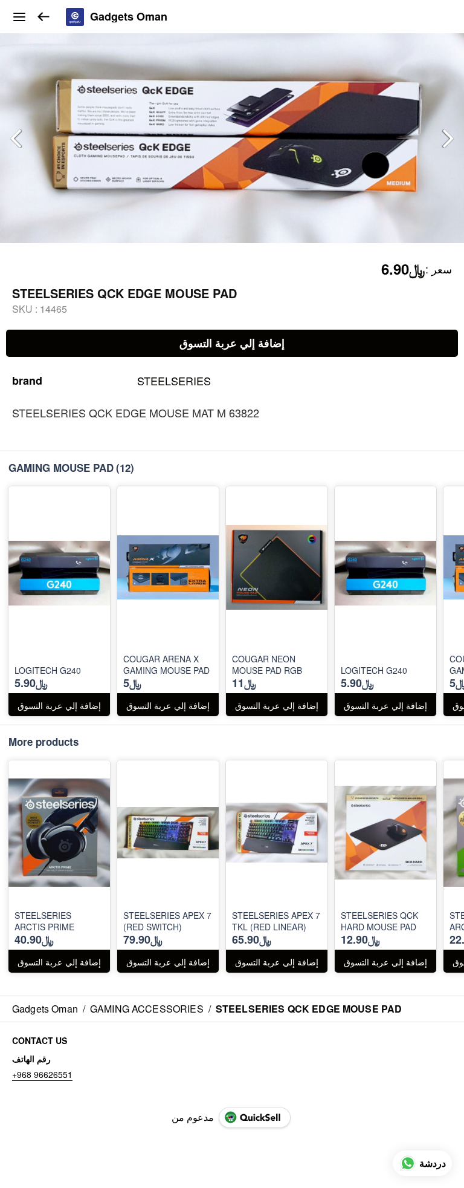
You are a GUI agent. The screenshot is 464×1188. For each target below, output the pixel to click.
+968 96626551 (42, 1074)
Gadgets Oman (128, 17)
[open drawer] (19, 17)
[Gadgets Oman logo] (75, 17)
